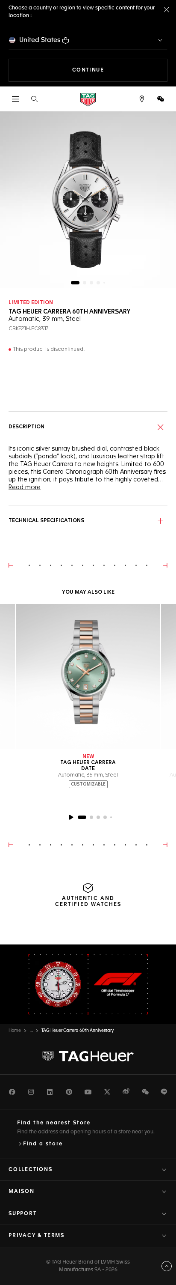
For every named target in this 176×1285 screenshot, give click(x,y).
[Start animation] (71, 817)
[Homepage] (88, 99)
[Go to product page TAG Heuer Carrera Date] (88, 676)
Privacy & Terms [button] (37, 1235)
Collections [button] (31, 1169)
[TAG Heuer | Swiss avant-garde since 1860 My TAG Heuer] (88, 1056)
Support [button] (23, 1213)
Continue (119, 70)
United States (40, 40)
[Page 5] (104, 283)
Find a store (43, 1144)
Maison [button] (22, 1191)
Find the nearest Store (54, 1123)
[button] (160, 99)
